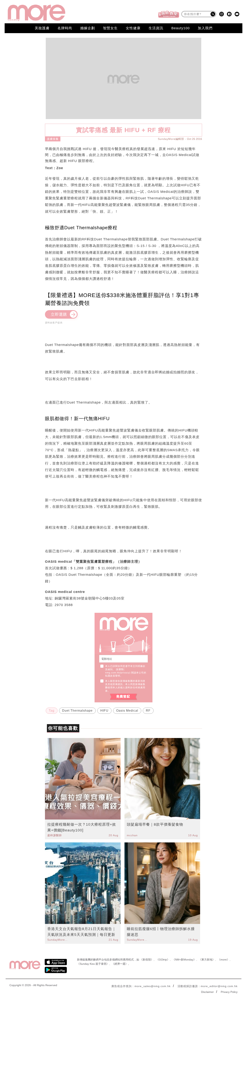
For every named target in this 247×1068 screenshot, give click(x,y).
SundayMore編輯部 (171, 138)
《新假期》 (146, 959)
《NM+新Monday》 (184, 959)
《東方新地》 (207, 959)
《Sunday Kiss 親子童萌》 (93, 963)
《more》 (223, 959)
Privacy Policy (229, 991)
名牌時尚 (65, 28)
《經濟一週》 (120, 963)
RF (148, 710)
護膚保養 (52, 139)
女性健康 (133, 28)
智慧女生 (110, 28)
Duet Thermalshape (77, 710)
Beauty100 (180, 28)
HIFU (104, 710)
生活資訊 (156, 28)
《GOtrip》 (163, 959)
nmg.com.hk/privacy (117, 673)
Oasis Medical (127, 710)
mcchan (132, 835)
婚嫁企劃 (87, 28)
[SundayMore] (36, 13)
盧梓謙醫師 (54, 835)
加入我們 (205, 28)
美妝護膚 (42, 28)
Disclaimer (207, 991)
